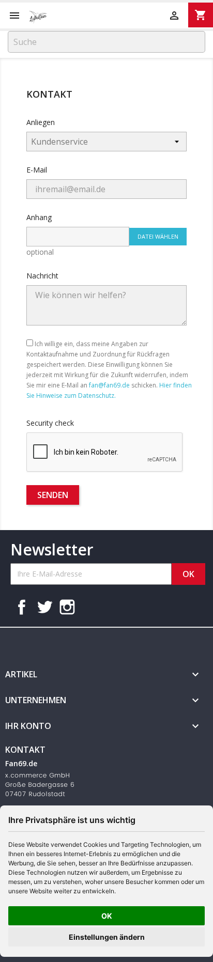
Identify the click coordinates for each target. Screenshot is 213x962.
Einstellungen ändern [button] (107, 937)
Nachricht (42, 276)
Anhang (39, 217)
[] (201, 49)
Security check (50, 423)
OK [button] (106, 915)
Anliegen (40, 122)
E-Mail (36, 170)
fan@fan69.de (109, 385)
